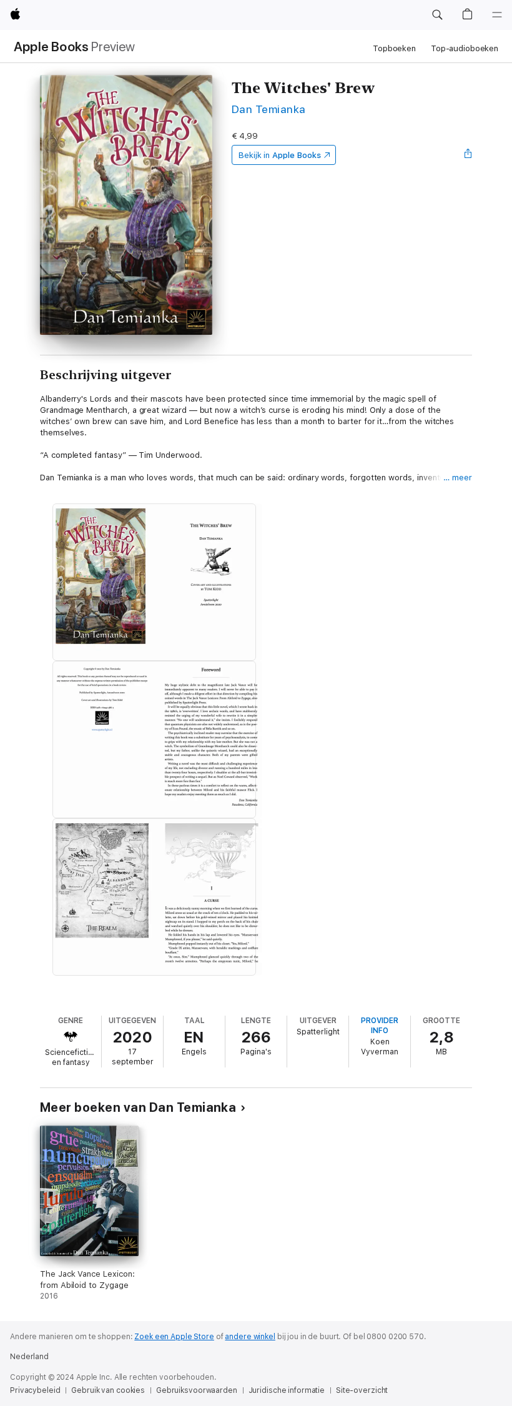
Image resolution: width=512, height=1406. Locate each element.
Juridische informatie (287, 1390)
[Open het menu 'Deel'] (468, 155)
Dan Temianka (269, 109)
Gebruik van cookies (108, 1390)
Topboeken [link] (394, 48)
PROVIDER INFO (379, 1025)
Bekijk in (280, 155)
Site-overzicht (362, 1390)
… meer (457, 477)
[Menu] (497, 15)
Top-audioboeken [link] (464, 48)
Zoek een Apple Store (174, 1336)
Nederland (29, 1356)
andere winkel (250, 1336)
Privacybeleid (35, 1390)
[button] (437, 15)
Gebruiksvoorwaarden (196, 1390)
